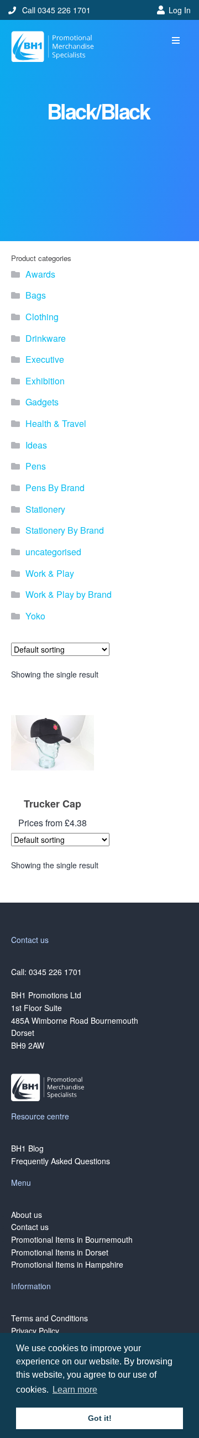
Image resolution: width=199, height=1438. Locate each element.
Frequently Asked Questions (60, 1160)
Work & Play (49, 573)
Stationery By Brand (64, 530)
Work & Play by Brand (68, 594)
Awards (40, 274)
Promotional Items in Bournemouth (72, 1239)
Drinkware (45, 338)
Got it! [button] (100, 1418)
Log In (180, 9)
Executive (44, 359)
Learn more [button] (75, 1389)
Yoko (35, 615)
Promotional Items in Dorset (59, 1252)
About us (26, 1214)
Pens (35, 466)
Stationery (45, 509)
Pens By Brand (55, 487)
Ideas (36, 445)
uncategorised (53, 551)
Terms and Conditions (49, 1318)
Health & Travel (55, 423)
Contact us (30, 1226)
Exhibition (45, 380)
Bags (35, 295)
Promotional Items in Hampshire (67, 1264)
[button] (175, 40)
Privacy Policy (35, 1330)
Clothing (42, 316)
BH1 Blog (27, 1148)
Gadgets (42, 401)
